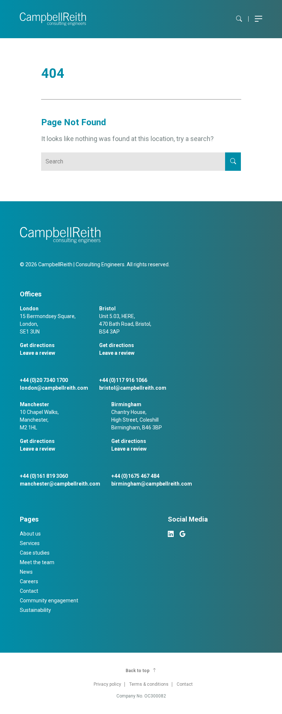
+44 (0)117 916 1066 (123, 380)
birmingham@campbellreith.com (151, 484)
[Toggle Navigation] (258, 19)
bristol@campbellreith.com (132, 388)
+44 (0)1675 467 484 (135, 476)
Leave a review (37, 353)
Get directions (37, 345)
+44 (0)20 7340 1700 (44, 380)
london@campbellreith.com (54, 388)
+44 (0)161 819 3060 (44, 476)
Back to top (137, 670)
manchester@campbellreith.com (60, 484)
